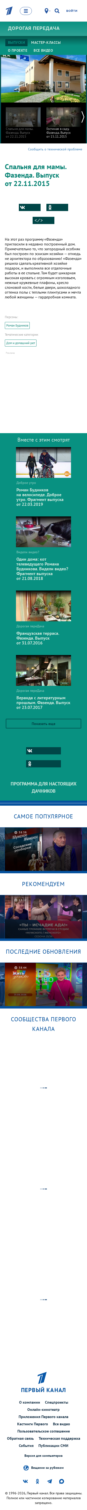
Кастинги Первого (32, 1423)
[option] (23, 120)
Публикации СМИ (53, 1445)
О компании (29, 1402)
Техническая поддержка (59, 1438)
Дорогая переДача (34, 28)
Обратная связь (20, 1438)
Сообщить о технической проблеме (55, 149)
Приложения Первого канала (43, 1416)
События (26, 1445)
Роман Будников (17, 325)
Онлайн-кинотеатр (43, 1409)
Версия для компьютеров (43, 1456)
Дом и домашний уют (20, 343)
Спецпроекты (56, 1402)
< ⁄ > (39, 220)
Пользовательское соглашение (43, 1431)
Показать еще (43, 723)
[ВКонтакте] (30, 207)
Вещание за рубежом (47, 1467)
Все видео (61, 1423)
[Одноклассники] (57, 207)
